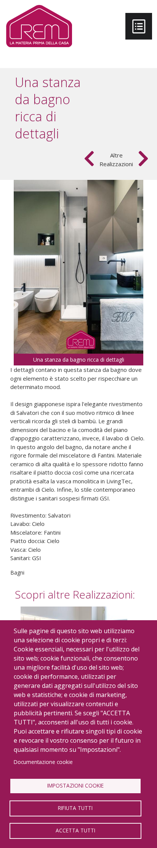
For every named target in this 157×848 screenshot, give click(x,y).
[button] (78, 266)
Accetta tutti (75, 830)
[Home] (39, 26)
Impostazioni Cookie (75, 785)
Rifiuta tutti (75, 807)
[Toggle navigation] (138, 26)
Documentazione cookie (43, 761)
